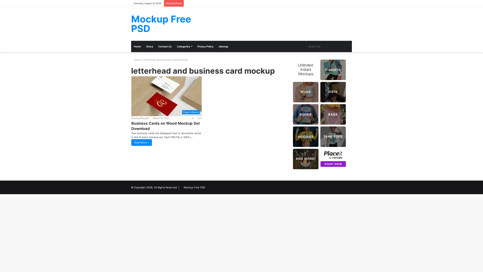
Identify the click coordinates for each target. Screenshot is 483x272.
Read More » (141, 142)
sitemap (223, 46)
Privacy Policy (205, 46)
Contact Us (165, 46)
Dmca (149, 46)
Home (137, 46)
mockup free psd (140, 118)
